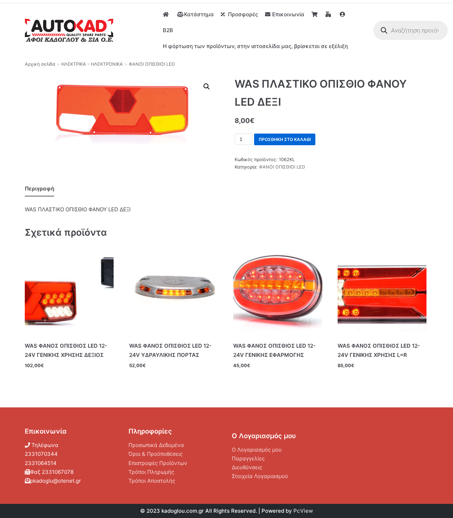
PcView (303, 510)
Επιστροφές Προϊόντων (157, 463)
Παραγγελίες (248, 458)
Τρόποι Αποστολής (151, 480)
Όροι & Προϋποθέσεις (155, 454)
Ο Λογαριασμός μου (257, 449)
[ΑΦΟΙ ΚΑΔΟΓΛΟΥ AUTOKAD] (69, 30)
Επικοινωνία (288, 14)
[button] (206, 86)
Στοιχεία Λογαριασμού (260, 476)
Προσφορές (243, 14)
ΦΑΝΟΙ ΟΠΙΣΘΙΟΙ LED (152, 64)
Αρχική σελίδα (40, 64)
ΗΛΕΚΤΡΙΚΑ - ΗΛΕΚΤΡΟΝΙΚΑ (92, 64)
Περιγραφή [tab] (39, 188)
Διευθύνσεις (247, 467)
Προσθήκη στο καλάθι (285, 139)
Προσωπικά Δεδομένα (156, 445)
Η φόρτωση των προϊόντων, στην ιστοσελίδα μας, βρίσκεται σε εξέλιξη (255, 46)
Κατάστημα (199, 14)
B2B (168, 30)
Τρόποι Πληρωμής (151, 472)
